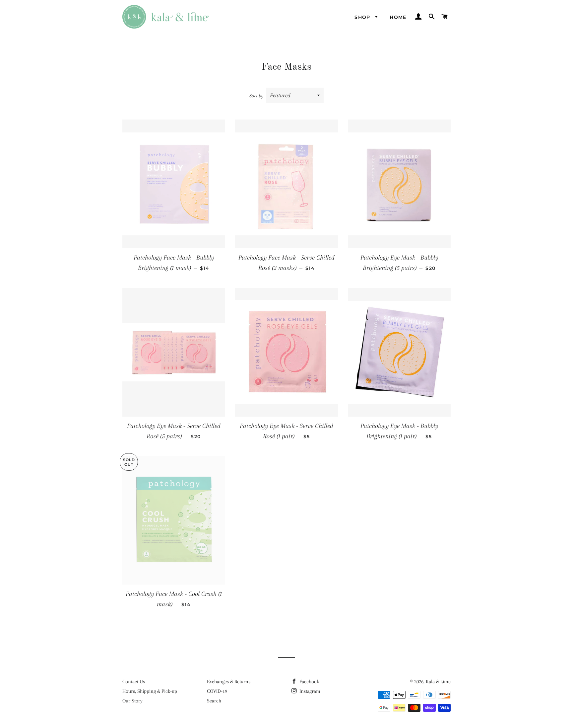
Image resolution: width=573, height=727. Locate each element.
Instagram (309, 691)
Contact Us (133, 682)
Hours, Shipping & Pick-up (149, 691)
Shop (363, 17)
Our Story (132, 701)
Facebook (308, 682)
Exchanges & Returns (228, 682)
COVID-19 (217, 691)
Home (398, 17)
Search (214, 701)
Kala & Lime (438, 682)
